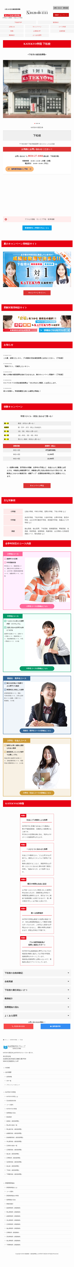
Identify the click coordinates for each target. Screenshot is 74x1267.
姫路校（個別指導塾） (13, 1121)
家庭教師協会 (10, 1183)
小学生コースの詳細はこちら (37, 606)
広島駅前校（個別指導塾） (14, 1149)
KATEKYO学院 (10, 1092)
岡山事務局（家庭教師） (13, 1212)
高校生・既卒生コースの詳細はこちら (37, 731)
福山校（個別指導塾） (13, 1154)
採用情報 (9, 1076)
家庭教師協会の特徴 (12, 1195)
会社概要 (8, 1072)
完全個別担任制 (11, 1100)
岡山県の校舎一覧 (11, 1125)
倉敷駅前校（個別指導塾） (14, 1133)
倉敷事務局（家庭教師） (13, 1216)
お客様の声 (37, 31)
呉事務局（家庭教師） (13, 1232)
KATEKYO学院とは (12, 1096)
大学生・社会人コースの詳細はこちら (37, 793)
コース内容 (62, 26)
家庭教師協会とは (11, 1187)
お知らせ (12, 26)
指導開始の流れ (11, 1113)
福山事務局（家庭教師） (13, 1228)
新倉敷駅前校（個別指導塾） (15, 1137)
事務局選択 (9, 1204)
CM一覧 (8, 1080)
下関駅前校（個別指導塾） (14, 1174)
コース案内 (9, 1104)
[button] (5, 89)
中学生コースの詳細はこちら (37, 668)
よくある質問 (37, 35)
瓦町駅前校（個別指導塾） (14, 1162)
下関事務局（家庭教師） (13, 1244)
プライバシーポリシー (13, 1085)
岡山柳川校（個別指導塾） (14, 1129)
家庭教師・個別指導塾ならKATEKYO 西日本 (36, 1253)
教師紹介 (12, 35)
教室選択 (9, 1117)
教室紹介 (56, 22)
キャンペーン (37, 26)
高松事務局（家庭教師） (13, 1236)
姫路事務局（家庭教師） (13, 1208)
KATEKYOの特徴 (11, 1108)
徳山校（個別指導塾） (13, 1166)
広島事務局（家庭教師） (13, 1224)
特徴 (11, 31)
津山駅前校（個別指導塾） (14, 1141)
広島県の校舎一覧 (11, 1145)
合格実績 (62, 31)
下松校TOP (18, 22)
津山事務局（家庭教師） (13, 1220)
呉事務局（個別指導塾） (13, 1158)
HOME (7, 1068)
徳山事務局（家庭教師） (13, 1240)
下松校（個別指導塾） (13, 1170)
